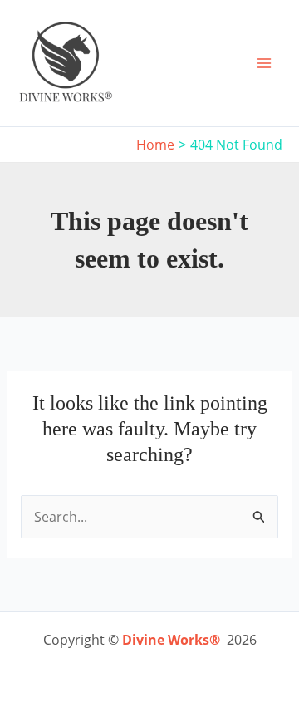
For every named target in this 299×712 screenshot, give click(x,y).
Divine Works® (171, 640)
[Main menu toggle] (264, 63)
